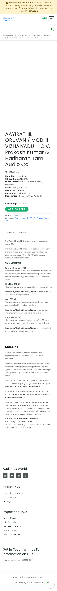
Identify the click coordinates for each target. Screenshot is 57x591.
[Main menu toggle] (51, 19)
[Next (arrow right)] (52, 295)
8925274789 (27, 560)
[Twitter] (12, 475)
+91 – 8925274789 (28, 11)
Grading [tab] (10, 232)
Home (5, 35)
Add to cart (17, 209)
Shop (11, 35)
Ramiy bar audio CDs (24, 218)
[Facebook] (18, 475)
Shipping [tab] (22, 232)
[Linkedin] (25, 475)
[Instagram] (5, 475)
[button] (52, 29)
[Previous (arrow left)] (5, 295)
